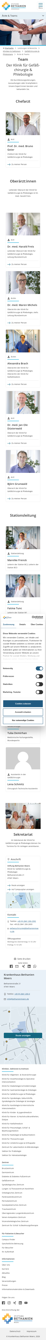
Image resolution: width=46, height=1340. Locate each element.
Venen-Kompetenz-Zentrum (14, 1217)
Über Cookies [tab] (37, 624)
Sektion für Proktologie (11, 1151)
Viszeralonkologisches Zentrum (15, 1221)
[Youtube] (25, 1302)
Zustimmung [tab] (8, 624)
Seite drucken (24, 958)
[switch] (39, 676)
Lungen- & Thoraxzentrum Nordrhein (18, 1188)
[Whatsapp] (34, 966)
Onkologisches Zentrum (12, 1193)
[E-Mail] (17, 966)
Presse (5, 1285)
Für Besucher (7, 1247)
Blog (4, 1277)
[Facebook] (11, 966)
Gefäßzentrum (8, 1180)
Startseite (9, 48)
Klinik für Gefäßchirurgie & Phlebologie (18, 1094)
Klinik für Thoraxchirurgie (13, 1139)
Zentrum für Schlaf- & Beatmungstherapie (20, 1225)
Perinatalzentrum (9, 1201)
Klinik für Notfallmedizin (12, 1123)
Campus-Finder (8, 1239)
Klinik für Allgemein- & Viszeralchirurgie (19, 1075)
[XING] (23, 966)
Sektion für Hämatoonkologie (14, 1155)
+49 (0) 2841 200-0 (22, 994)
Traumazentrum (9, 1209)
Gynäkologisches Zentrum (13, 1184)
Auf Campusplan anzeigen (23, 889)
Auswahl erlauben (23, 712)
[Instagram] (9, 1302)
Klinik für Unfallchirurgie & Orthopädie (18, 1143)
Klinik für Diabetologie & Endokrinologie (19, 1086)
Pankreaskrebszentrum (12, 1197)
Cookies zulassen (23, 704)
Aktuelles (6, 1273)
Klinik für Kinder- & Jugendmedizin (17, 1112)
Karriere (5, 1269)
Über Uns (6, 1265)
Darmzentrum (8, 1172)
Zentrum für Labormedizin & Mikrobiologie (20, 1147)
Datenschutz (15, 1331)
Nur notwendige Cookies (23, 720)
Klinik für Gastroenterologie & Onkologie (19, 1090)
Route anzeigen (18, 885)
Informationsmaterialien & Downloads (18, 1289)
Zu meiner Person (19, 164)
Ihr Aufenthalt (8, 1251)
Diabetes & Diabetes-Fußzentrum (16, 1176)
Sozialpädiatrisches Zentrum (14, 1205)
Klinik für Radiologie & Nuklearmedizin (18, 1135)
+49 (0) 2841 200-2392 (26, 921)
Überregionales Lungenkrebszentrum (18, 1213)
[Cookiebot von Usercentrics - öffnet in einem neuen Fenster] (32, 617)
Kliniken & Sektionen (12, 51)
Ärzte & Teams (9, 15)
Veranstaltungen (9, 1281)
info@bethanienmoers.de (18, 999)
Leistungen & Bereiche (27, 48)
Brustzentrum (8, 1168)
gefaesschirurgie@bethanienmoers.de (24, 930)
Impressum (31, 1331)
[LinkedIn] (29, 966)
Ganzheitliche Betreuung (12, 1243)
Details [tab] (22, 624)
